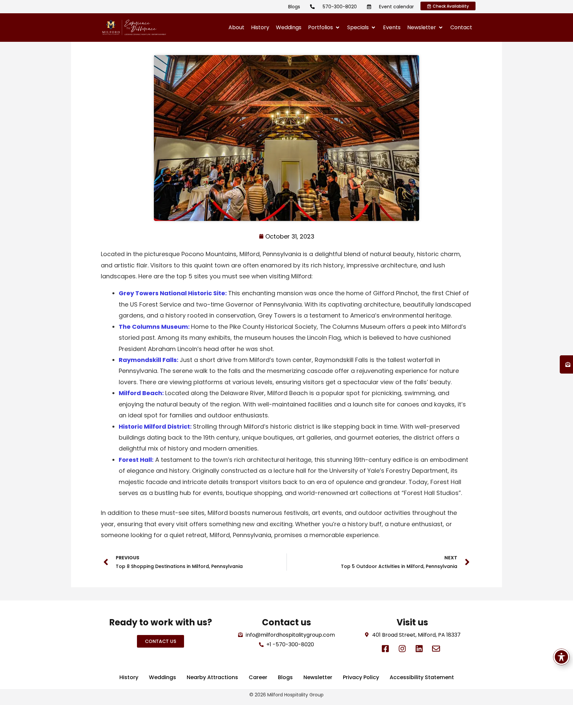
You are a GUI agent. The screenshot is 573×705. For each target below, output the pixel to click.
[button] (324, 27)
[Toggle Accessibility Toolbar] (561, 657)
